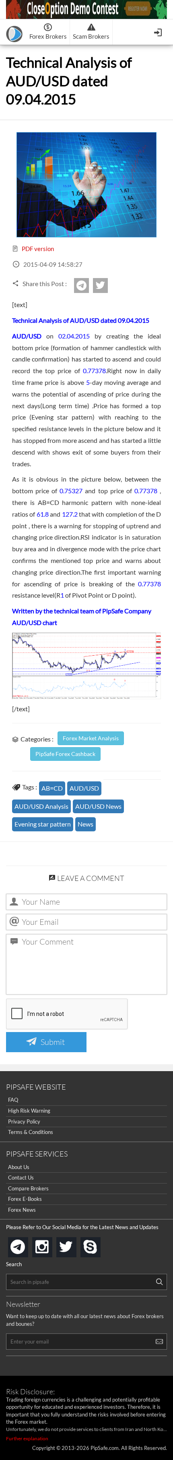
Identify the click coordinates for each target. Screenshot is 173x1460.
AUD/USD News (98, 806)
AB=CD (52, 788)
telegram (26, 1246)
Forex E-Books (25, 1199)
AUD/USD (84, 788)
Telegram (87, 288)
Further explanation (27, 1438)
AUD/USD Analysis (41, 806)
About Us (18, 1167)
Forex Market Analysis (91, 738)
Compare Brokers (28, 1188)
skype (99, 1245)
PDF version (37, 248)
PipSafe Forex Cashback (65, 753)
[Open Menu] (158, 31)
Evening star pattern (42, 824)
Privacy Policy (24, 1121)
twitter (106, 285)
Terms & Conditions (30, 1132)
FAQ (13, 1100)
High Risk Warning (29, 1110)
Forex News (22, 1210)
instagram (50, 1245)
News (85, 824)
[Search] (159, 1282)
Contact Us (21, 1177)
